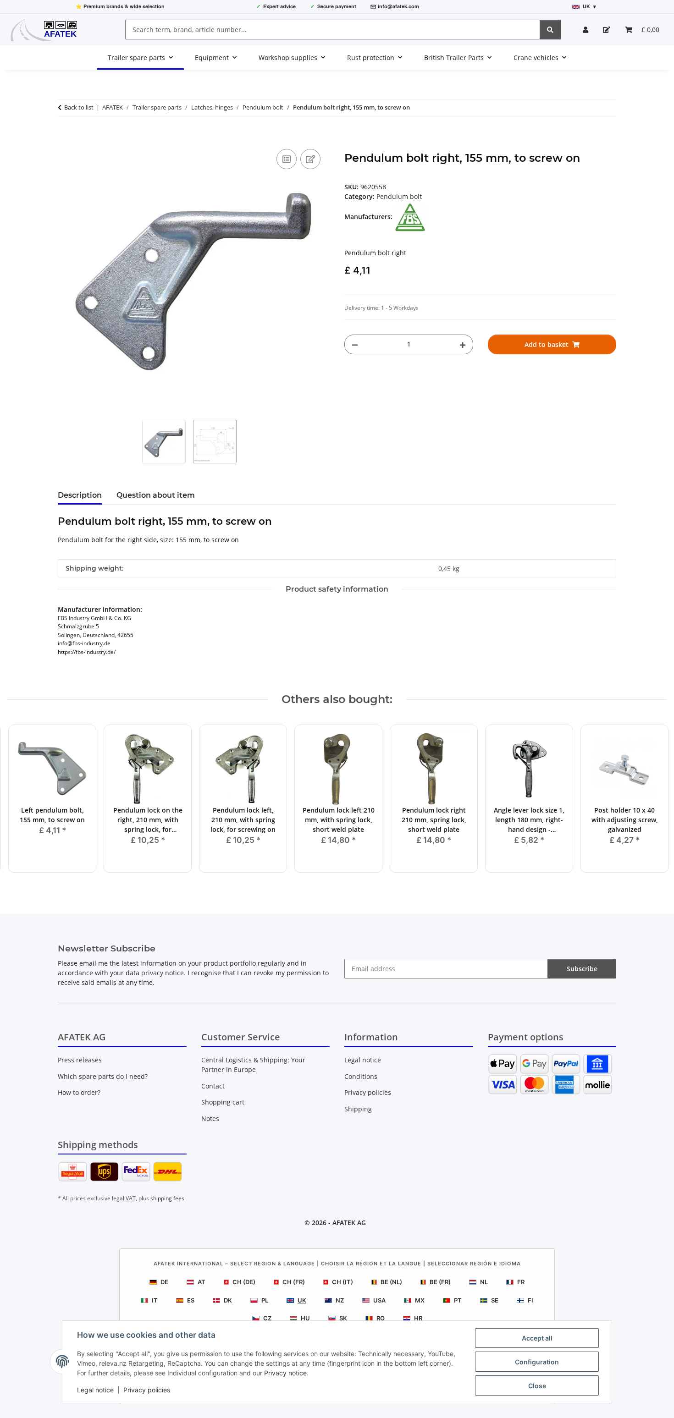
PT (458, 1300)
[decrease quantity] (355, 344)
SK (343, 1318)
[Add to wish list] (310, 159)
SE (494, 1300)
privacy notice (162, 972)
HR (418, 1318)
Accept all (537, 1338)
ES (190, 1300)
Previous (22, 799)
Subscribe (582, 968)
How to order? (79, 1092)
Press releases (80, 1059)
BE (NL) (391, 1282)
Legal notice (95, 1390)
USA (379, 1300)
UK (302, 1300)
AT (201, 1282)
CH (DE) (243, 1282)
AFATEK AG (349, 1222)
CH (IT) (342, 1282)
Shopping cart (222, 1102)
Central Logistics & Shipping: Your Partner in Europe (253, 1064)
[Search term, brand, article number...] (550, 29)
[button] (585, 29)
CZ (267, 1318)
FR (521, 1282)
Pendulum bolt (399, 196)
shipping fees (167, 1198)
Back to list (79, 107)
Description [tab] (80, 495)
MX (420, 1300)
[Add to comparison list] (286, 159)
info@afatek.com (398, 6)
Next (651, 799)
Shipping (358, 1109)
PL (264, 1300)
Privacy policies (146, 1390)
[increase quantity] (463, 344)
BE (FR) (440, 1282)
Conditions (360, 1076)
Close (537, 1386)
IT (155, 1300)
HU (305, 1318)
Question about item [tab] (155, 495)
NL (484, 1282)
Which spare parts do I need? (103, 1076)
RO (380, 1318)
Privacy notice (285, 1373)
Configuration (537, 1362)
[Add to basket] (65, 137)
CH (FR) (293, 1282)
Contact (213, 1086)
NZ (340, 1300)
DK (228, 1300)
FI (530, 1300)
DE (164, 1282)
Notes (210, 1118)
